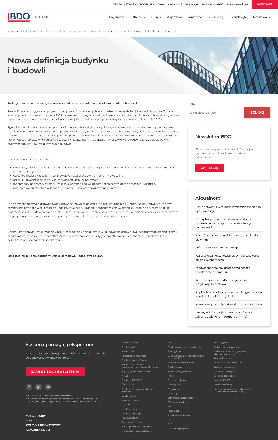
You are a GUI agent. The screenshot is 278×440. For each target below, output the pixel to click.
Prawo (171, 376)
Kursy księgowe (221, 342)
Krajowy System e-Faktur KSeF (136, 371)
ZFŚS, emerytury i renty (178, 402)
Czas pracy (172, 393)
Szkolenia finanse (129, 409)
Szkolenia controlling (131, 413)
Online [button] (137, 17)
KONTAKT (264, 4)
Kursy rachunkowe (130, 400)
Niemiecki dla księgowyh (225, 371)
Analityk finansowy (222, 358)
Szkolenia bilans (129, 396)
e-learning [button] (216, 17)
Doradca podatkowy (223, 384)
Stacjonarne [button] (116, 17)
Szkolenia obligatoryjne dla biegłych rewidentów (138, 390)
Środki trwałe (128, 384)
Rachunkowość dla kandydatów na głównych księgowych (229, 352)
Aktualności (175, 4)
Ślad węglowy (174, 351)
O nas (161, 4)
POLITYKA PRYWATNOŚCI (43, 425)
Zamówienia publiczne (132, 422)
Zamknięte (239, 17)
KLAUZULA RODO (38, 429)
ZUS (170, 424)
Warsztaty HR (174, 384)
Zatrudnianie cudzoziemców (181, 397)
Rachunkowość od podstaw (226, 347)
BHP (170, 406)
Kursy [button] (154, 17)
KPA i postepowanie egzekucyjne (137, 431)
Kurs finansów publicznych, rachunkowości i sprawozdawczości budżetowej (233, 390)
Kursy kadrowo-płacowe (179, 415)
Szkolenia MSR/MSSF (131, 380)
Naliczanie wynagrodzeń (179, 428)
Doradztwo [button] (259, 17)
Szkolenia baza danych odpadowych (184, 347)
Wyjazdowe (175, 17)
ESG (170, 342)
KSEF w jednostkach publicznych (136, 426)
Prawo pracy (173, 389)
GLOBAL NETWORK (124, 4)
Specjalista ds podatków (224, 376)
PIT (169, 419)
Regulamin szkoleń (212, 4)
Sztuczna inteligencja (177, 380)
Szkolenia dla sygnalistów (179, 371)
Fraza (191, 103)
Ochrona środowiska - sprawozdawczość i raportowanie (186, 357)
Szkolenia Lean (174, 367)
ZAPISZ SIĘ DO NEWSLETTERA (55, 371)
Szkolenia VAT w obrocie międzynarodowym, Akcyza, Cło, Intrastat (140, 365)
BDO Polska (147, 4)
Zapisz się (209, 168)
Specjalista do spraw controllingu (228, 362)
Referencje (191, 4)
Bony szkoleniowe (237, 4)
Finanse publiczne (130, 418)
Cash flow (126, 404)
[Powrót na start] (28, 17)
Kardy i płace (173, 411)
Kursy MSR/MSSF (222, 380)
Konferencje (195, 17)
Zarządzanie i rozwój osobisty (181, 362)
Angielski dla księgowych (225, 367)
